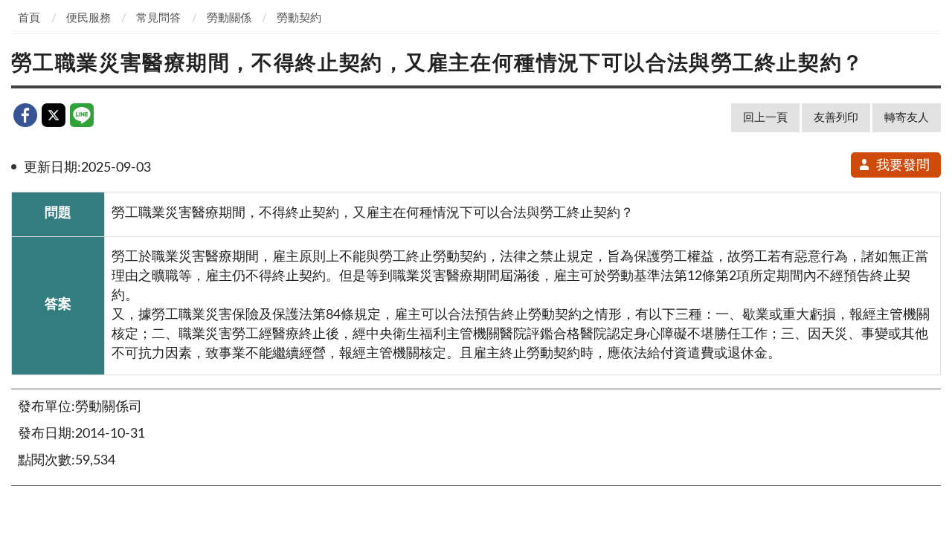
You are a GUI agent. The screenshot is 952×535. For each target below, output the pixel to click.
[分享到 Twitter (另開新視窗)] (53, 115)
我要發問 (903, 165)
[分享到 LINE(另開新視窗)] (82, 115)
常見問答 (158, 18)
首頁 (29, 18)
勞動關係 (229, 18)
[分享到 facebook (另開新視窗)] (25, 115)
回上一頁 (765, 117)
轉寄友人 (906, 117)
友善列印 (836, 117)
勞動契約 (299, 18)
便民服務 (88, 18)
